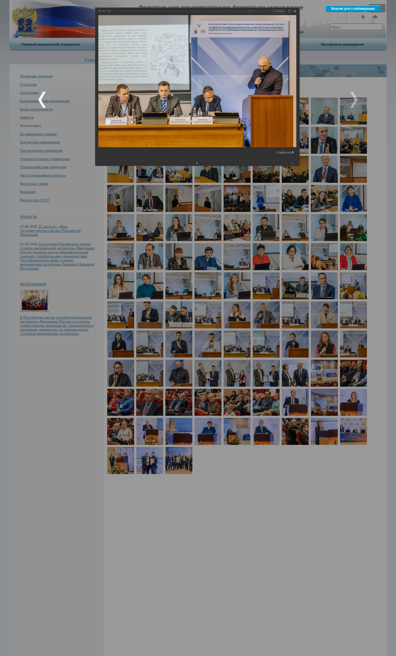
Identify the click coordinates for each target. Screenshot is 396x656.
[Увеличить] (289, 11)
